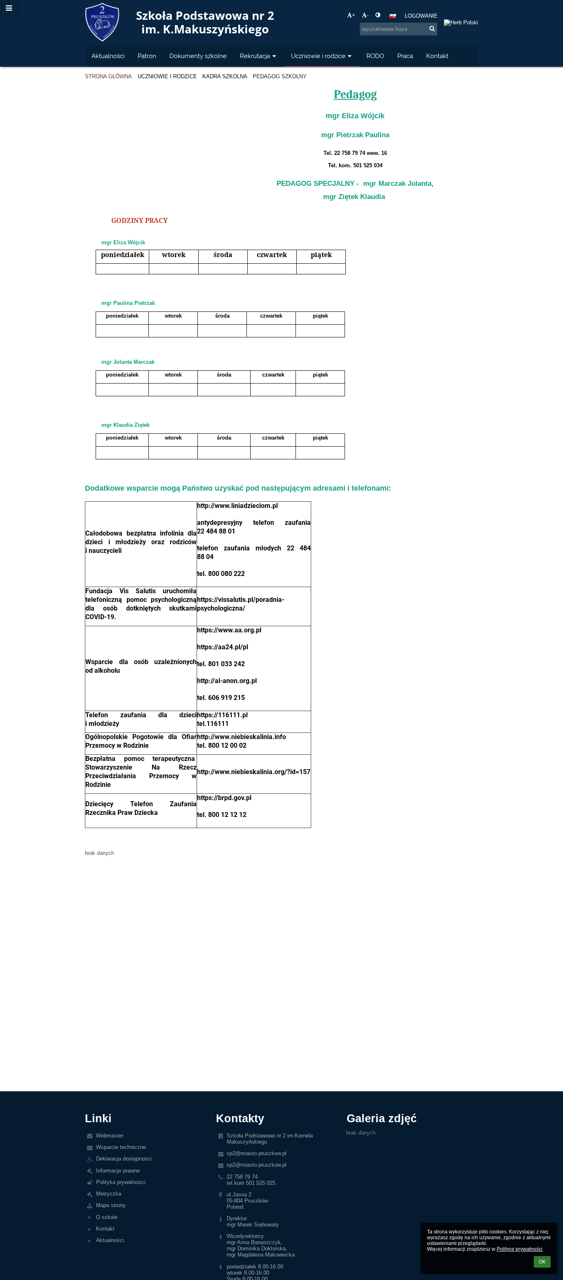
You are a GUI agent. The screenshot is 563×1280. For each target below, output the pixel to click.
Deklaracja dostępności (124, 1159)
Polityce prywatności (519, 1249)
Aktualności (110, 1240)
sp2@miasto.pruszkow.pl (256, 1153)
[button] (377, 15)
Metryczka (108, 1194)
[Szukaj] (432, 28)
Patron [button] (147, 55)
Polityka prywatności (120, 1182)
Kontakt (105, 1229)
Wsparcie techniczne (121, 1147)
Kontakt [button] (437, 55)
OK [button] (542, 1262)
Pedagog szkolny (280, 76)
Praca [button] (405, 55)
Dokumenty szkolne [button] (198, 55)
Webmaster (109, 1136)
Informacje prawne (118, 1171)
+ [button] (353, 15)
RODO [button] (375, 55)
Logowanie (421, 16)
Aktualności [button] (107, 55)
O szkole (106, 1217)
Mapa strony (111, 1205)
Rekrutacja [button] (255, 55)
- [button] (367, 15)
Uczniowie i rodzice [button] (318, 55)
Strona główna (108, 76)
